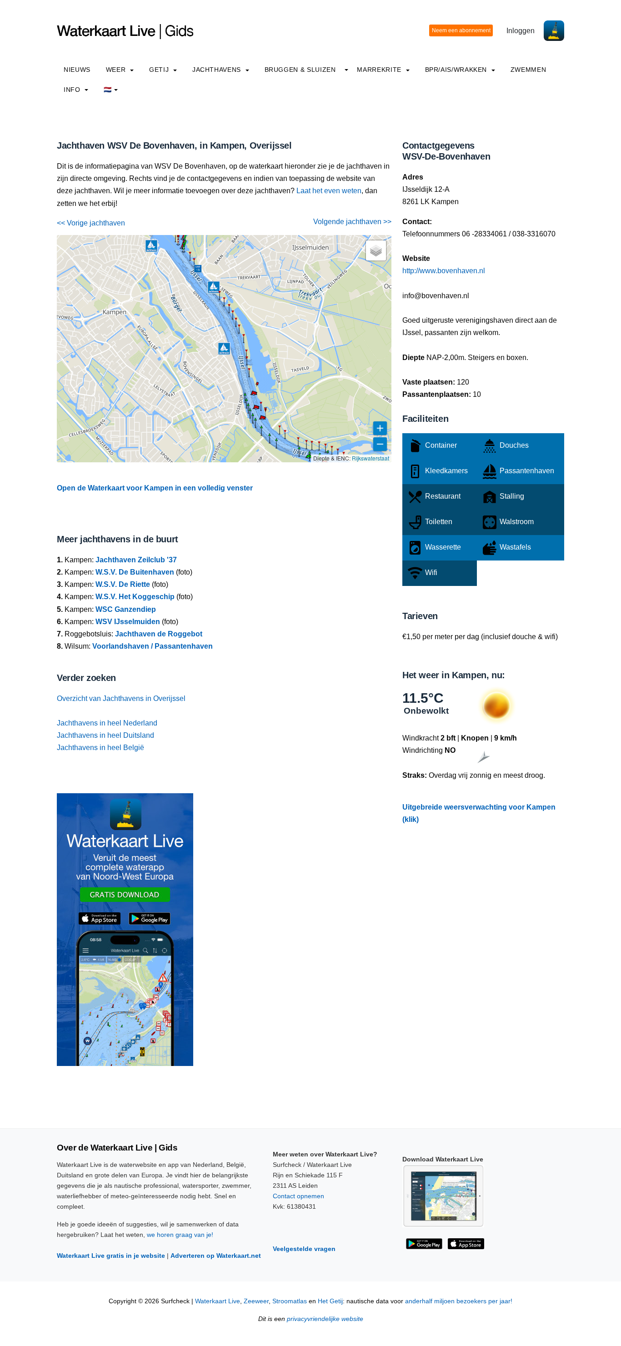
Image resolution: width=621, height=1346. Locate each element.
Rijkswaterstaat (370, 458)
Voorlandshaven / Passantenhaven (152, 646)
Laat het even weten (328, 191)
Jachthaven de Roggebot (158, 634)
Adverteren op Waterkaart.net (215, 1255)
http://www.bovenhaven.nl (443, 271)
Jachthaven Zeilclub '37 (136, 560)
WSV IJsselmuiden (127, 621)
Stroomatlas (289, 1301)
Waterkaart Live (217, 1301)
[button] (249, 376)
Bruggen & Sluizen (300, 69)
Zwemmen (528, 69)
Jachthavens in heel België (100, 747)
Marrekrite (380, 69)
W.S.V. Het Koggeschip (135, 596)
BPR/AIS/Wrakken (457, 69)
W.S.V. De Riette (122, 584)
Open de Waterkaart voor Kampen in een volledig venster (155, 488)
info (73, 89)
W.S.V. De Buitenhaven (134, 572)
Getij (160, 69)
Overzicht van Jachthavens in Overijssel (121, 698)
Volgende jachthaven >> (352, 221)
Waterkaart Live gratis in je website (111, 1255)
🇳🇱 (108, 89)
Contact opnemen (298, 1196)
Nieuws (77, 69)
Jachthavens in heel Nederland (107, 723)
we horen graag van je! (180, 1234)
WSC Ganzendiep (125, 609)
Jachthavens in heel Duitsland (105, 735)
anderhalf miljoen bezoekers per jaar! (458, 1301)
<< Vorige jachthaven (91, 223)
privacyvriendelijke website (325, 1319)
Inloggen (520, 31)
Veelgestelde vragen (304, 1248)
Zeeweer (256, 1301)
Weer (117, 69)
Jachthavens (217, 69)
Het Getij (330, 1301)
